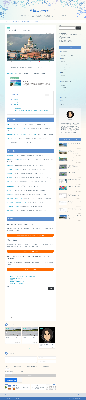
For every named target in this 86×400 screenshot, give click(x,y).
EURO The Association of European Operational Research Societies (31, 110)
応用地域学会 (10, 182)
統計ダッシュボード (67, 67)
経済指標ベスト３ (67, 64)
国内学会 (16, 102)
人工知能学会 (10, 169)
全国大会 (17, 169)
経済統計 (63, 61)
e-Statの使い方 (66, 69)
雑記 (62, 100)
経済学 (62, 58)
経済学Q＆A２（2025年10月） (18, 283)
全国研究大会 (18, 159)
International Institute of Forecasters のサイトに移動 (30, 235)
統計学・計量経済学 (66, 81)
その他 (8, 27)
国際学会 (16, 99)
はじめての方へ (65, 51)
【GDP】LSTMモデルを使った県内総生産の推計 (22, 276)
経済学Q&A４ (13, 280)
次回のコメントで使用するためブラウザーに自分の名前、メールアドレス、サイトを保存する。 (29, 366)
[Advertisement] (18, 303)
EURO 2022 (10, 138)
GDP (62, 72)
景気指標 (65, 65)
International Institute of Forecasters (24, 106)
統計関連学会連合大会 (20, 202)
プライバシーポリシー (10, 398)
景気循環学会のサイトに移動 (30, 251)
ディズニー (65, 78)
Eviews (64, 87)
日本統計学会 (10, 165)
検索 (8, 286)
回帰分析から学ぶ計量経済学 (68, 55)
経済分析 (63, 76)
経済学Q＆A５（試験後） (16, 278)
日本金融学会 (10, 173)
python (64, 94)
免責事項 (17, 398)
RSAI (8, 142)
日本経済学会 (10, 155)
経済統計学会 (10, 159)
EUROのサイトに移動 (30, 269)
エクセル (65, 89)
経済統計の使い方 (11, 73)
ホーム (7, 21)
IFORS (8, 124)
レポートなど (64, 97)
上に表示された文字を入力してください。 (15, 371)
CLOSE (47, 94)
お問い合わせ (16, 21)
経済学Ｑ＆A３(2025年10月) (17, 281)
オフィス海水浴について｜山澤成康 (30, 21)
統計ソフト (63, 85)
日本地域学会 (10, 194)
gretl (64, 90)
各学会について (18, 104)
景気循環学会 (18, 108)
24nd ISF (33, 134)
